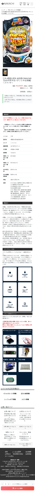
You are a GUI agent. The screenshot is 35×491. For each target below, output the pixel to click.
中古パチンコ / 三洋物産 (14, 10)
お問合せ (8, 454)
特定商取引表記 (18, 454)
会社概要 (28, 452)
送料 (6, 452)
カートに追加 (18, 488)
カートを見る (9, 456)
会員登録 (28, 454)
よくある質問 (16, 452)
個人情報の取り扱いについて (18, 473)
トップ (3, 10)
